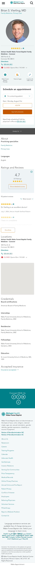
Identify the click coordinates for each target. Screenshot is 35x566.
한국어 (27, 535)
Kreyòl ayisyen (11, 535)
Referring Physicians (8, 500)
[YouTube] (23, 397)
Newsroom (5, 443)
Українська (14, 539)
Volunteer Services (7, 504)
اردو (20, 539)
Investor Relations (7, 466)
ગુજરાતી (4, 535)
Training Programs (7, 450)
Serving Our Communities (10, 470)
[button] (17, 564)
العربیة (10, 533)
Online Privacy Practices (9, 481)
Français (28, 533)
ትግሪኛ (9, 539)
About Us (4, 439)
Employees (5, 496)
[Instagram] (18, 402)
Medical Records (7, 477)
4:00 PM (17, 105)
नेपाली (7, 537)
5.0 (11, 204)
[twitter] (18, 397)
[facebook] (14, 397)
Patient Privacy (6, 489)
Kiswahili (29, 537)
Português (12, 537)
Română (18, 537)
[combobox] (17, 96)
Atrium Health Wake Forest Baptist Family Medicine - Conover (16, 53)
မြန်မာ (15, 533)
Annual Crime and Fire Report (11, 485)
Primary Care (5, 149)
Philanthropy (5, 508)
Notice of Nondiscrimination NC (12, 432)
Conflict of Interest (7, 493)
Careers (4, 447)
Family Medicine (6, 145)
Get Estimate (5, 462)
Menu (3, 2)
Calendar (4, 454)
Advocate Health (7, 458)
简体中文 (20, 533)
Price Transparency (7, 473)
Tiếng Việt (25, 539)
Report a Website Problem (10, 512)
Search (31, 1)
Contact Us (5, 516)
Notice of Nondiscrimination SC (12, 435)
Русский (23, 537)
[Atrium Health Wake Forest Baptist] (17, 414)
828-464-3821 (8, 64)
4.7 (21, 48)
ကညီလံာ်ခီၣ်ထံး (20, 535)
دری (24, 533)
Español (6, 533)
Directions (4, 61)
